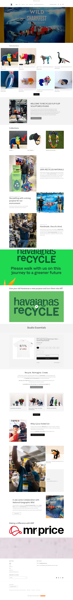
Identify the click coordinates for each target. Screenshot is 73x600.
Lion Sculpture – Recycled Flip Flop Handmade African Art (45, 89)
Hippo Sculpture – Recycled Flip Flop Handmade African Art (63, 89)
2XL (50, 347)
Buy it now (47, 358)
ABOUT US (10, 566)
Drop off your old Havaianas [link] (36, 387)
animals (10, 150)
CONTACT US (11, 570)
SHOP (10, 564)
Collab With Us (16, 513)
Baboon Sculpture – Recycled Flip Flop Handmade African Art (45, 67)
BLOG (10, 568)
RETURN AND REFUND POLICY (14, 571)
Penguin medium (3, 89)
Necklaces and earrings (50, 150)
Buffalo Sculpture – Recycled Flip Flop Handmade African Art (55, 461)
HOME (10, 563)
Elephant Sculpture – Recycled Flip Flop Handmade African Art (9, 67)
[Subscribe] (26, 577)
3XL (54, 347)
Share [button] (38, 362)
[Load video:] (36, 306)
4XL (57, 347)
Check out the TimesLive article (37, 434)
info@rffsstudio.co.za (43, 563)
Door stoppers (30, 150)
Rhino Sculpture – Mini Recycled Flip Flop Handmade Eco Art (27, 67)
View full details (56, 362)
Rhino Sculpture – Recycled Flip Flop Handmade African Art (27, 89)
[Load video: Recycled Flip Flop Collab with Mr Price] (36, 531)
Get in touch (36, 414)
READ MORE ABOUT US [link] (36, 118)
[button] (58, 4)
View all (36, 94)
